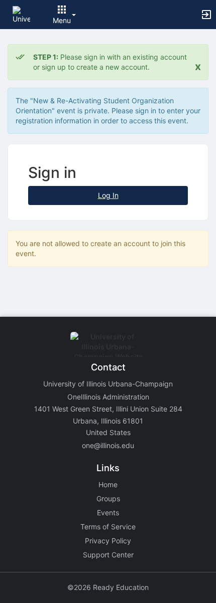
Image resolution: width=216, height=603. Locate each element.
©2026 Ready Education (108, 587)
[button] (21, 14)
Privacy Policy (108, 540)
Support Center (108, 554)
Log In (108, 195)
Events (108, 512)
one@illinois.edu (108, 445)
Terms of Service (108, 526)
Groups (108, 498)
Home (108, 484)
